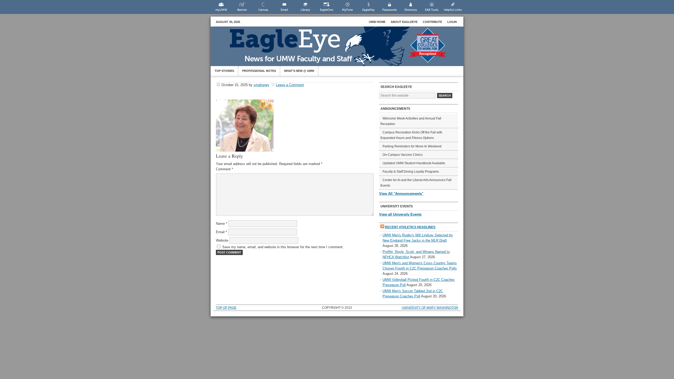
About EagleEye (404, 21)
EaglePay (368, 10)
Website (222, 240)
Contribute (432, 21)
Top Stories (224, 70)
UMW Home (377, 21)
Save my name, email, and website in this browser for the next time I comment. (283, 247)
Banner (242, 10)
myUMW (221, 10)
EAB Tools (431, 10)
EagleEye (342, 49)
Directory (410, 10)
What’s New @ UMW (299, 70)
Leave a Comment (290, 85)
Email (284, 10)
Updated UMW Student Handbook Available (414, 163)
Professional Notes (259, 70)
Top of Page (226, 308)
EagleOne (326, 10)
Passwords (389, 10)
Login (452, 21)
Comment (224, 169)
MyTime (347, 10)
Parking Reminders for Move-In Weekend (412, 146)
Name (221, 224)
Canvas (263, 10)
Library (305, 10)
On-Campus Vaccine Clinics (403, 155)
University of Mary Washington (430, 308)
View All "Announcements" (401, 194)
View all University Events (400, 214)
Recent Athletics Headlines (410, 227)
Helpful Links (453, 10)
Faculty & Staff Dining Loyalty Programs (411, 171)
